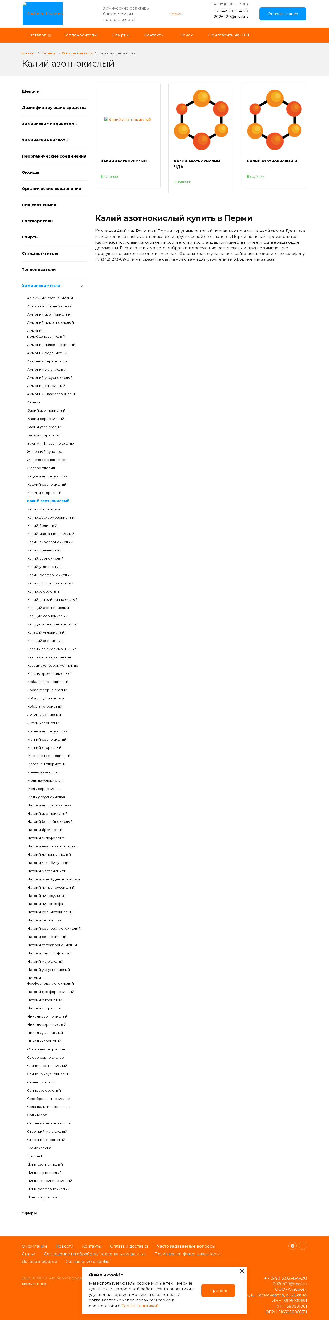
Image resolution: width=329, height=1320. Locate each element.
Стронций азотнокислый (49, 1123)
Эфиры (29, 1213)
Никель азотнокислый (47, 1016)
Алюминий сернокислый (49, 306)
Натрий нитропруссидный (51, 887)
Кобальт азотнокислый (47, 682)
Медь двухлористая (45, 780)
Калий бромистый (43, 509)
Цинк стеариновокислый (49, 1181)
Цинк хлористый (42, 1197)
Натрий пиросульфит (46, 895)
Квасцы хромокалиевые (48, 673)
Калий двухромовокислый (51, 517)
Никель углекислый (45, 1033)
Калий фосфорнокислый (49, 575)
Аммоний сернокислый (48, 361)
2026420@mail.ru (231, 16)
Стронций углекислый (47, 1131)
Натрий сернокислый (46, 937)
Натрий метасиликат (46, 871)
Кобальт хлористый (44, 706)
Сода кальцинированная (49, 1107)
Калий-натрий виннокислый (52, 599)
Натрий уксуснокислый (48, 969)
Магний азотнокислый (47, 731)
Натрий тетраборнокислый (52, 945)
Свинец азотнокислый (47, 1066)
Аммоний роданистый (47, 353)
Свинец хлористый (44, 1090)
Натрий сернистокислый (49, 912)
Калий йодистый (42, 525)
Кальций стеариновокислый (52, 624)
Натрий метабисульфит (48, 863)
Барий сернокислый (45, 419)
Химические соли (41, 285)
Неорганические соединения (54, 156)
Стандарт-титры (40, 253)
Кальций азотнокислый (48, 608)
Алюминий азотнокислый (50, 298)
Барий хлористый (43, 435)
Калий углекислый (44, 567)
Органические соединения (51, 188)
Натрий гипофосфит (45, 838)
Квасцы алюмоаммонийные (52, 649)
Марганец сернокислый (48, 756)
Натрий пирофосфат (46, 904)
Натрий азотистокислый (49, 805)
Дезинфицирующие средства (54, 107)
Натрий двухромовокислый (52, 846)
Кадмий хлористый (44, 493)
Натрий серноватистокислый (54, 928)
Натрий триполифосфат (49, 953)
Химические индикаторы (50, 123)
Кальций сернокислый (47, 616)
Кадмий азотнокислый (47, 476)
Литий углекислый (44, 715)
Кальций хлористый (45, 641)
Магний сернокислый (46, 739)
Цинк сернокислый (44, 1172)
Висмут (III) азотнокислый (50, 443)
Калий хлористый (43, 591)
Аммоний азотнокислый (48, 314)
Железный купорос (44, 451)
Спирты (30, 237)
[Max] (303, 1246)
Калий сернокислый (45, 558)
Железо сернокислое (46, 460)
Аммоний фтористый (46, 386)
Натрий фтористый (44, 1000)
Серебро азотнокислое (48, 1098)
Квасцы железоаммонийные (52, 665)
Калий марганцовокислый (50, 534)
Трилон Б (35, 1156)
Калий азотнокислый (48, 501)
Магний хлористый (44, 747)
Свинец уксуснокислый (48, 1074)
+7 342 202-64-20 (231, 10)
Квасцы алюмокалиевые (49, 657)
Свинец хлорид (40, 1082)
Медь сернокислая (44, 789)
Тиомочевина (39, 1148)
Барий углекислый (44, 427)
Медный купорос (42, 772)
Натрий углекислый (45, 961)
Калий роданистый (44, 550)
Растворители (37, 220)
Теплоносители (39, 269)
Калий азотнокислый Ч (272, 161)
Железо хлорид (41, 468)
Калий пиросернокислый (50, 542)
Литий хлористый (43, 723)
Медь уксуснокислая (46, 797)
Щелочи (31, 91)
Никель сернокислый (46, 1024)
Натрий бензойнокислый (50, 821)
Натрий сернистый (44, 920)
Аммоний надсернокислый (51, 345)
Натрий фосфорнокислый (50, 992)
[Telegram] (292, 1246)
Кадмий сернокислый (46, 484)
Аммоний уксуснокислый (50, 377)
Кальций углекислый (46, 632)
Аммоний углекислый (46, 369)
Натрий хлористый (44, 1008)
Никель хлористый (44, 1041)
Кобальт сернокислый (47, 690)
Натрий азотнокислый (47, 813)
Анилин (33, 402)
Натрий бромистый (44, 830)
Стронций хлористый (46, 1140)
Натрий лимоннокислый (49, 854)
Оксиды (30, 172)
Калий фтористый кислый (50, 583)
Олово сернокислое (45, 1057)
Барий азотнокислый (46, 410)
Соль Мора (37, 1115)
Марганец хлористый (46, 764)
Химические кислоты (45, 139)
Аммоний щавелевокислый (51, 394)
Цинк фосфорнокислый (48, 1189)
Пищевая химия (39, 204)
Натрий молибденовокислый (53, 879)
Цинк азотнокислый (45, 1164)
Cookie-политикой (139, 1305)
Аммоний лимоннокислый (50, 322)
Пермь (175, 14)
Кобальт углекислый (45, 698)
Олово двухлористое (46, 1049)
